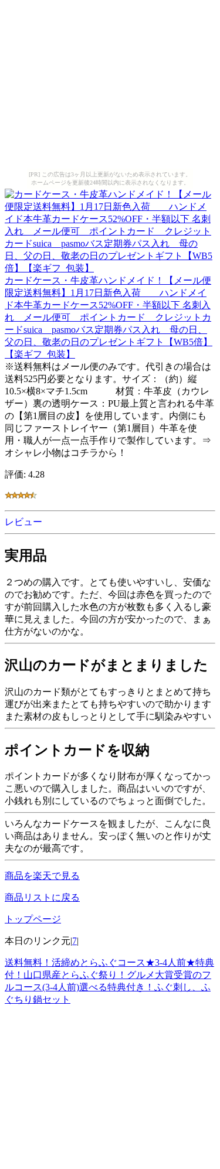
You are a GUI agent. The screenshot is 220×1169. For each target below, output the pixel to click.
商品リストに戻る (42, 897)
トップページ (33, 919)
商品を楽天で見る (42, 876)
